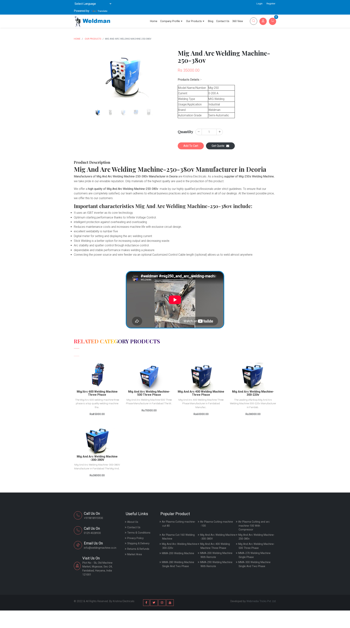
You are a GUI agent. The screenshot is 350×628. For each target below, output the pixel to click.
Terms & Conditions (138, 532)
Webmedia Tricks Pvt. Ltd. (261, 601)
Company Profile (170, 21)
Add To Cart (190, 146)
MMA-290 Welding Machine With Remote (216, 564)
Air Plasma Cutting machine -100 (216, 523)
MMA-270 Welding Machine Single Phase (254, 555)
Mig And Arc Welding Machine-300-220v (180, 546)
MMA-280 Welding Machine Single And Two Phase (178, 564)
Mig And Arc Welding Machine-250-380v (256, 536)
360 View (237, 21)
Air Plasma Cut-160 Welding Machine (178, 536)
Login (259, 3)
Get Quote (218, 146)
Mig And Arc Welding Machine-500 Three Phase (256, 546)
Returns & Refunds (138, 549)
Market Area (134, 554)
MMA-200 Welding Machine (178, 553)
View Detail (97, 369)
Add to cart (97, 378)
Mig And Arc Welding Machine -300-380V (218, 536)
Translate (102, 11)
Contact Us (222, 21)
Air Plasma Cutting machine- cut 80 (179, 523)
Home (153, 21)
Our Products (194, 21)
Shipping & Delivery (138, 543)
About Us (132, 522)
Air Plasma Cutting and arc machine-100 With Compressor (254, 525)
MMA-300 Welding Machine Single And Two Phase (254, 564)
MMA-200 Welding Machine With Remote (216, 555)
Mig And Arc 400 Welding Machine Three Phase (215, 546)
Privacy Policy (135, 538)
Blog (210, 21)
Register (271, 3)
